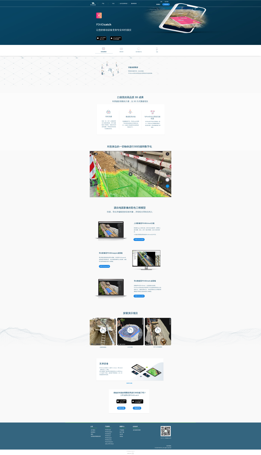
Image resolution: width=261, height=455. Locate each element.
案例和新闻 (134, 3)
